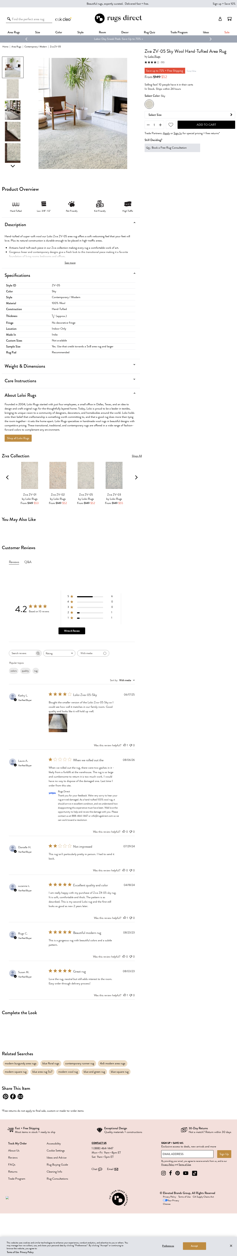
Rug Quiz (149, 32)
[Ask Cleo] (63, 19)
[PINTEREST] (177, 1173)
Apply (166, 133)
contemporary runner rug (79, 1063)
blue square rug (119, 1071)
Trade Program (179, 32)
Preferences (168, 1246)
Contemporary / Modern (35, 46)
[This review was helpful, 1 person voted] (124, 745)
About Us (13, 1150)
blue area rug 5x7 (42, 1071)
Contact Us (99, 1143)
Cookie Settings (56, 1150)
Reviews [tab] (14, 562)
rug (35, 671)
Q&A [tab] (27, 562)
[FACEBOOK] (170, 1173)
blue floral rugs (50, 1063)
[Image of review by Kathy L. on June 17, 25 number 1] (58, 723)
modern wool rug (68, 1071)
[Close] (231, 1246)
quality (25, 671)
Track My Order (17, 1143)
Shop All (137, 456)
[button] (229, 18)
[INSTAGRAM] (163, 1173)
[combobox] (59, 653)
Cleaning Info (54, 1171)
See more (70, 263)
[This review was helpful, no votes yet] (124, 832)
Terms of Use (185, 1164)
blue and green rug (94, 1071)
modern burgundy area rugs (20, 1063)
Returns (12, 1171)
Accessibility (54, 1143)
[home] (118, 22)
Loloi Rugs (154, 57)
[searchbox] (22, 653)
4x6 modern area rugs (112, 1063)
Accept (194, 1246)
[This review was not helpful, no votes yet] (130, 745)
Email (110, 1169)
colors (14, 671)
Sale (226, 32)
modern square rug (15, 1071)
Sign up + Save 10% (224, 3)
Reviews (13, 1157)
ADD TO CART (206, 125)
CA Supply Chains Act (203, 1196)
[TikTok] (195, 1173)
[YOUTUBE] (185, 1173)
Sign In (178, 133)
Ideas (206, 32)
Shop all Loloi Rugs (18, 438)
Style (80, 32)
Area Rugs (14, 32)
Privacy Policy (167, 1164)
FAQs (11, 1164)
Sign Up (224, 1154)
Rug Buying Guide (57, 1164)
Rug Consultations (57, 1178)
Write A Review (72, 631)
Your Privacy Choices (171, 1202)
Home (5, 46)
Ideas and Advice (56, 1157)
